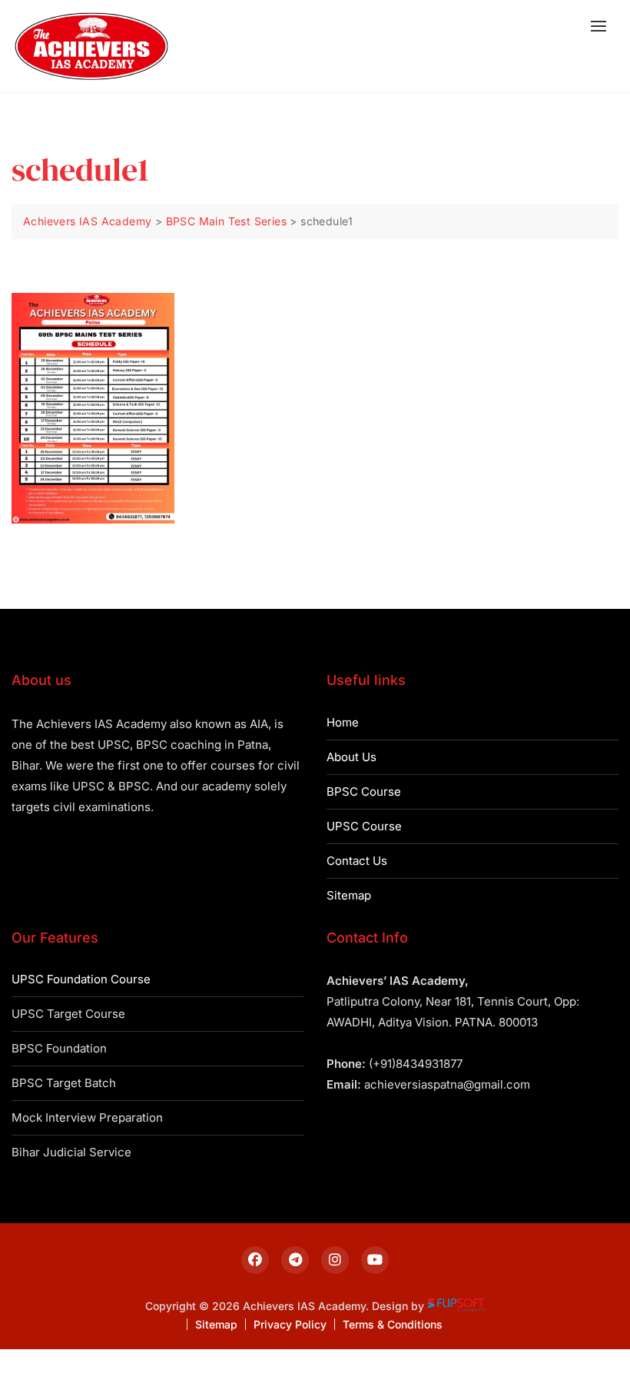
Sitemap (349, 895)
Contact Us (357, 860)
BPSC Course (364, 791)
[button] (602, 25)
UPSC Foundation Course (81, 979)
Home (343, 722)
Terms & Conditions (393, 1324)
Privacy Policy (290, 1324)
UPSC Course (364, 826)
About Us (351, 757)
